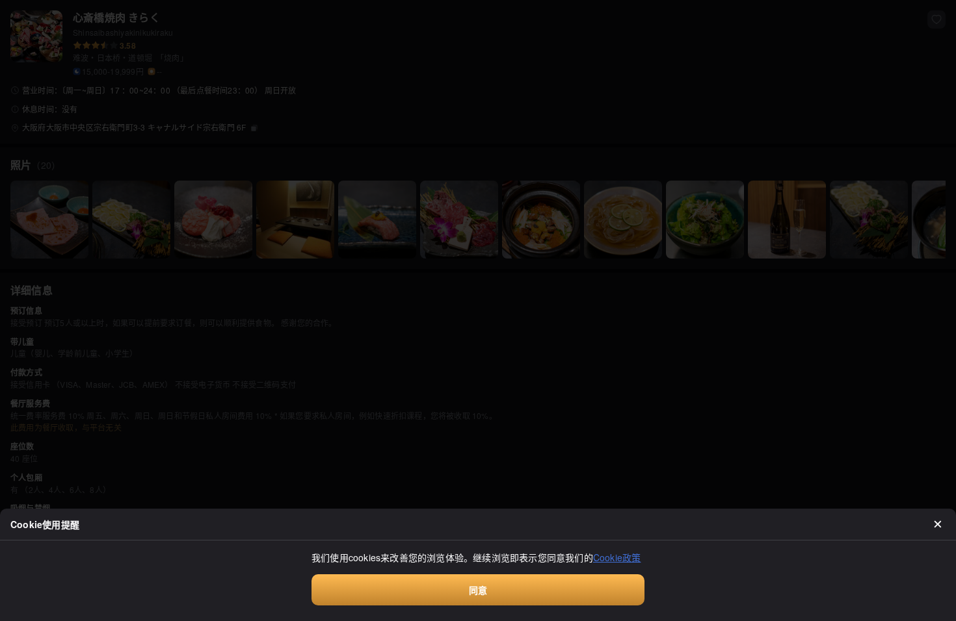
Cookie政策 (617, 557)
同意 (478, 589)
